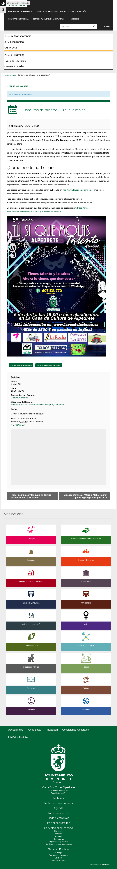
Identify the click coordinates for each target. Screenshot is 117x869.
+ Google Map (18, 425)
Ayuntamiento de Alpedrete (20, 11)
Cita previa (58, 831)
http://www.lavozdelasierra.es (77, 190)
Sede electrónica (58, 818)
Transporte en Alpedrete (59, 855)
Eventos (12, 75)
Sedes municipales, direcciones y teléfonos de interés (61, 11)
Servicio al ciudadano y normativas (49, 19)
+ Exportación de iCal (49, 365)
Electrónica (14, 41)
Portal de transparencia (58, 803)
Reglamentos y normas (58, 842)
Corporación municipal (18, 19)
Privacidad (52, 729)
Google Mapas (58, 860)
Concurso (23, 397)
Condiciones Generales (75, 729)
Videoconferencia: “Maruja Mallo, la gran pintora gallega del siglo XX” (85, 496)
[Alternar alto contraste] (3, 3)
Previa (10, 47)
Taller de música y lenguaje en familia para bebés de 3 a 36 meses (30, 496)
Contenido (106, 26)
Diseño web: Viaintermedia (100, 865)
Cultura (14, 397)
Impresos (58, 834)
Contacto (58, 782)
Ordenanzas (58, 839)
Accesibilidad (15, 729)
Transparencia (17, 36)
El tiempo (58, 853)
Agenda (58, 808)
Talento (14, 404)
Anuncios (15, 60)
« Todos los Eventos (17, 86)
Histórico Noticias (18, 737)
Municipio (75, 19)
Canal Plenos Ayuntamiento (58, 791)
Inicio (6, 75)
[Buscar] (94, 26)
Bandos (58, 836)
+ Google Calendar (21, 365)
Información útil (58, 813)
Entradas (14, 66)
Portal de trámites (58, 823)
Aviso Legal (34, 729)
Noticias (58, 798)
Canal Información (58, 793)
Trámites (14, 54)
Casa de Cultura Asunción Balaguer (36, 404)
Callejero (58, 858)
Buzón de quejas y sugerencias (59, 844)
